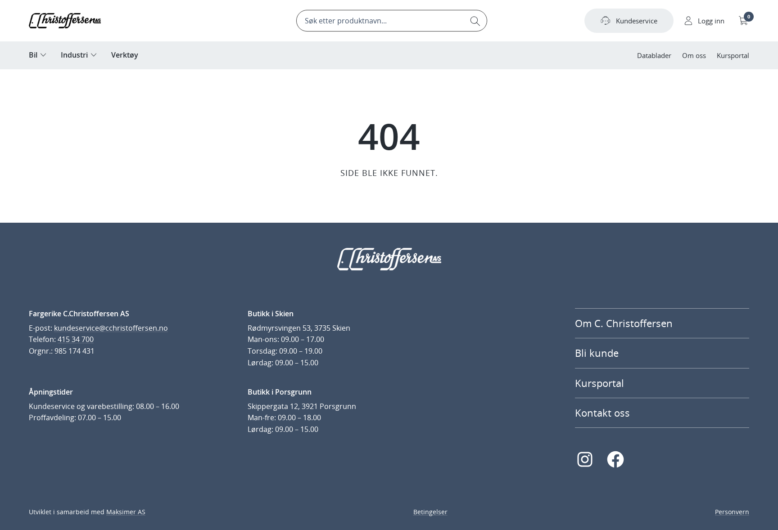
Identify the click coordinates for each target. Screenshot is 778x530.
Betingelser (430, 512)
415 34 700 (76, 339)
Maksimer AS (125, 512)
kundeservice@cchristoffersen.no (111, 328)
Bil (33, 55)
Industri (74, 55)
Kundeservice (636, 20)
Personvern (732, 512)
